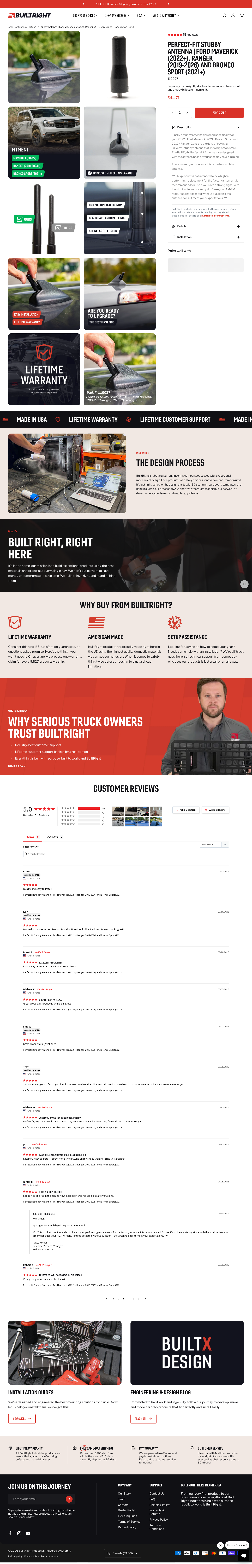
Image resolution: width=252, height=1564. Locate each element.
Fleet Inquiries (127, 1516)
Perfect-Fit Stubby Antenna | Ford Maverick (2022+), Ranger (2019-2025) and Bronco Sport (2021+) (72, 1049)
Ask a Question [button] (188, 809)
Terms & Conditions (156, 1527)
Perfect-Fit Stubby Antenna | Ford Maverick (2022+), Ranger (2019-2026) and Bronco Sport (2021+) (72, 894)
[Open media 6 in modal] (120, 218)
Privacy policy (31, 1556)
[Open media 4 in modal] (120, 143)
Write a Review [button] (217, 809)
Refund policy (127, 1527)
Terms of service (49, 1556)
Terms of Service (129, 1521)
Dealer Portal (126, 1510)
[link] (46, 622)
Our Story (124, 1493)
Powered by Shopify (58, 1550)
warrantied (22, 1456)
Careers (123, 1505)
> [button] (145, 1298)
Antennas (20, 26)
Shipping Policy (159, 1505)
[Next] (168, 4)
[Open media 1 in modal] (44, 67)
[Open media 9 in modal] (44, 369)
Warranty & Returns (157, 1512)
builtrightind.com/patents (215, 215)
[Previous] (84, 4)
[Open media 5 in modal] (44, 218)
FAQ (152, 1499)
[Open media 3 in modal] (44, 143)
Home (10, 26)
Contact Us (156, 1493)
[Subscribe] (69, 1499)
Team (121, 1499)
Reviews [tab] (29, 836)
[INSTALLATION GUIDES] (65, 1353)
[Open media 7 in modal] (44, 294)
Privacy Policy (158, 1519)
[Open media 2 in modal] (120, 67)
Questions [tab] (52, 836)
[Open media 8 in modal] (120, 294)
